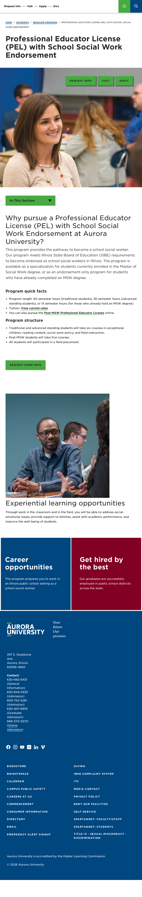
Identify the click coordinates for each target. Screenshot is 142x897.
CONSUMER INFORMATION (27, 811)
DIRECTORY (16, 819)
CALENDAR (15, 781)
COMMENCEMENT (20, 804)
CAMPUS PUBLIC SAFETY (26, 789)
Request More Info (25, 365)
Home (9, 22)
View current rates (34, 308)
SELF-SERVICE (85, 811)
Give (56, 6)
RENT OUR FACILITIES (91, 804)
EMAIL (12, 826)
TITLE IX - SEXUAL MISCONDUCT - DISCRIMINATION (100, 836)
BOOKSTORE (16, 766)
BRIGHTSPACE (18, 773)
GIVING (79, 766)
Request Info (12, 6)
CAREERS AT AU (19, 796)
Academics (22, 22)
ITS (76, 781)
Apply (43, 6)
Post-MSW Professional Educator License (74, 313)
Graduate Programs (45, 22)
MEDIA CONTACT (87, 789)
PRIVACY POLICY (87, 796)
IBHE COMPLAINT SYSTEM (94, 773)
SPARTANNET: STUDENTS (93, 826)
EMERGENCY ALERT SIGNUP (29, 834)
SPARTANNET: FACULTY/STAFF (98, 819)
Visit (30, 6)
